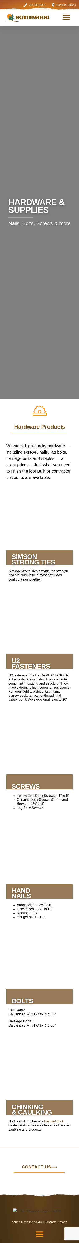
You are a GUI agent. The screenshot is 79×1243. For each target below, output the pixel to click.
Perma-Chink (54, 1121)
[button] (66, 17)
